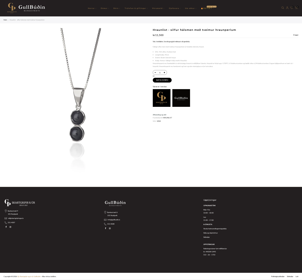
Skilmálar (206, 237)
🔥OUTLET (208, 7)
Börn (116, 8)
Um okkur (190, 8)
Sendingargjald (169, 41)
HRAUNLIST (167, 118)
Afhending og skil (159, 115)
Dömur (104, 8)
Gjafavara (174, 8)
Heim (5, 20)
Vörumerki (157, 8)
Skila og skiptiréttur (210, 233)
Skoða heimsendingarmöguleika (214, 229)
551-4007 (11, 222)
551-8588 (110, 224)
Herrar (91, 8)
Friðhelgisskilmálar (278, 276)
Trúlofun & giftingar (135, 8)
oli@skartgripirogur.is (16, 218)
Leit (297, 276)
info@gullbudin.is (114, 220)
